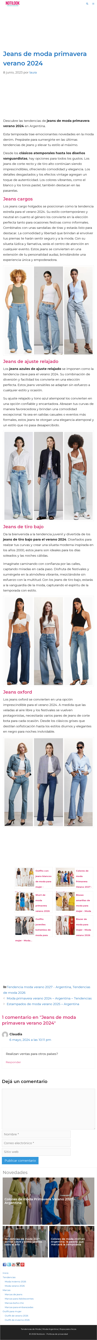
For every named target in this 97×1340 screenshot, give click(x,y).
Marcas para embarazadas (19, 1307)
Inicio (5, 1273)
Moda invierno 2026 (15, 1281)
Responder (13, 1062)
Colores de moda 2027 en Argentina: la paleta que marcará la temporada (68, 1242)
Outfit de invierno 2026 (17, 1320)
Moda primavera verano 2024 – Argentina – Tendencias (49, 998)
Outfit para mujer (12, 1311)
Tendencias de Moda (31, 1329)
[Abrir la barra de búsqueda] (87, 4)
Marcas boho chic (14, 1303)
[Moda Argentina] (12, 4)
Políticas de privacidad (57, 1334)
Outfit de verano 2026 (16, 1315)
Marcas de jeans (13, 1294)
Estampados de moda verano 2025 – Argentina (43, 1004)
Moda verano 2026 (15, 1286)
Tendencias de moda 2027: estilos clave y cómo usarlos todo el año (23, 1242)
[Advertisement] (49, 30)
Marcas (6, 1290)
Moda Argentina (50, 1329)
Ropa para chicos (68, 1329)
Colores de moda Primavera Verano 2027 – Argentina (40, 1201)
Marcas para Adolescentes (19, 1298)
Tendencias (9, 1277)
